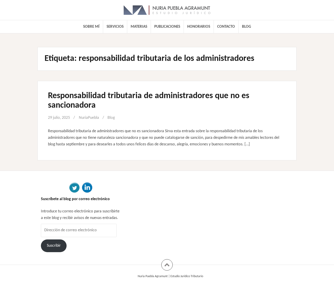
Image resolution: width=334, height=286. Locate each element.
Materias (139, 27)
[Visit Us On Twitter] (74, 187)
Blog (246, 27)
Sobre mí (91, 27)
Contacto (226, 27)
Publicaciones (167, 27)
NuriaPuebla (89, 118)
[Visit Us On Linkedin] (87, 187)
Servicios (115, 27)
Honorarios (198, 27)
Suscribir (54, 246)
